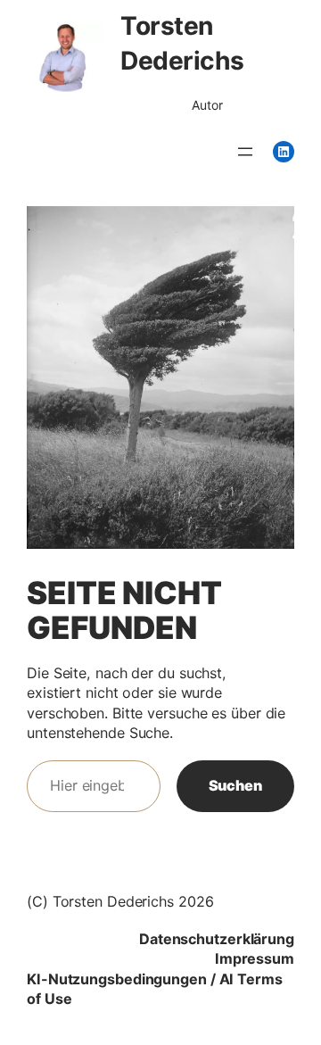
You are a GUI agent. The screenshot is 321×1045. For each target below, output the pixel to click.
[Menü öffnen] (245, 151)
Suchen (235, 785)
